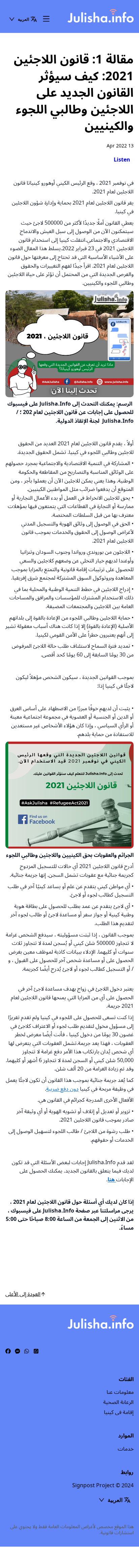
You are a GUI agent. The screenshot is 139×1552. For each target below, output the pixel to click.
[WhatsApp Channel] (36, 1351)
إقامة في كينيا (119, 1412)
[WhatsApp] (26, 1351)
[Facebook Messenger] (17, 1351)
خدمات (126, 1449)
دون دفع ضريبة (62, 1089)
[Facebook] (8, 1351)
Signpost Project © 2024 (103, 1485)
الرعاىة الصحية (118, 1402)
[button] (22, 19)
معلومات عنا (120, 1392)
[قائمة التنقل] (46, 19)
